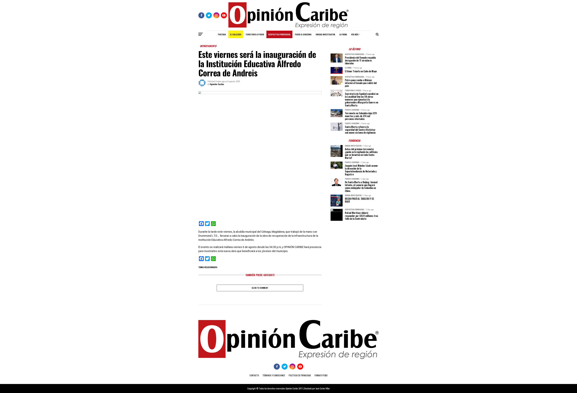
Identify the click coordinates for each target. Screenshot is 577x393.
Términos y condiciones (274, 375)
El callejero (235, 34)
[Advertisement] (355, 244)
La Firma (343, 34)
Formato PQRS (321, 375)
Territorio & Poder (255, 34)
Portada (222, 34)
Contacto (254, 375)
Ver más (354, 34)
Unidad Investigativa (325, 34)
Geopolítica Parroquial (279, 34)
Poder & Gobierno (303, 34)
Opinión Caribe (217, 84)
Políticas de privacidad (300, 375)
